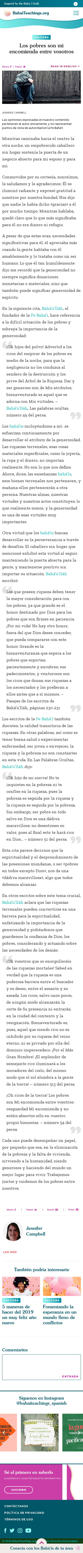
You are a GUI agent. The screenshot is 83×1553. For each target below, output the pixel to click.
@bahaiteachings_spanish (42, 1403)
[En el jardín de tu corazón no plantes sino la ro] (41, 1432)
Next (79, 1432)
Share (5, 66)
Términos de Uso (18, 1519)
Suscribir (18, 1490)
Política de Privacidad (24, 1513)
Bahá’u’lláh (52, 308)
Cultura (41, 37)
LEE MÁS (10, 1252)
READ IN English (64, 66)
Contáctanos (16, 1506)
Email (50, 1209)
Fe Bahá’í (39, 315)
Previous (4, 1432)
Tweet (18, 66)
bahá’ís (16, 426)
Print (71, 1209)
